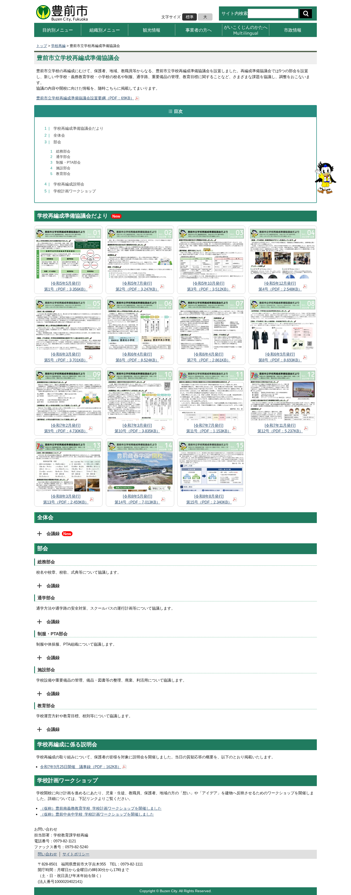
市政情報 (292, 30)
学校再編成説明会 (64, 184)
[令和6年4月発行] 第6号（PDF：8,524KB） (137, 357)
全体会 (54, 135)
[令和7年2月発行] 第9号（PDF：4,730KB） (66, 428)
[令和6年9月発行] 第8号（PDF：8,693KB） (280, 357)
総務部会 (60, 151)
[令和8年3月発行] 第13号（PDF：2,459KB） (66, 499)
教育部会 (60, 174)
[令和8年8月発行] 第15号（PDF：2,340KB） (209, 499)
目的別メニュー (57, 30)
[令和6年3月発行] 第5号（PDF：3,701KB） (66, 357)
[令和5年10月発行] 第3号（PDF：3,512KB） (208, 286)
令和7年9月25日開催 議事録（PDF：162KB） (80, 767)
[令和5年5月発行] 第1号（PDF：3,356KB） (66, 286)
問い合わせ (47, 854)
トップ (41, 46)
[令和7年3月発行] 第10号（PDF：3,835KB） (137, 428)
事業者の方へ (199, 30)
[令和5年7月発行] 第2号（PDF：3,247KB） (137, 286)
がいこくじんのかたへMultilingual (245, 30)
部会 (52, 142)
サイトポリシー (75, 854)
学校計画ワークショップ (70, 191)
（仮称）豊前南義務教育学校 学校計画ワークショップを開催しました (101, 808)
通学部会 (60, 157)
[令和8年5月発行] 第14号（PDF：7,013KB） (137, 499)
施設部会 (60, 168)
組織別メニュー (104, 30)
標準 (189, 17)
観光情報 (151, 30)
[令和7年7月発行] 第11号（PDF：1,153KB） (208, 428)
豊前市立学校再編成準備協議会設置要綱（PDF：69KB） (85, 98)
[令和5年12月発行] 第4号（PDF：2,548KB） (280, 286)
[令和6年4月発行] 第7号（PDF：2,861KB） (208, 357)
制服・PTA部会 (65, 162)
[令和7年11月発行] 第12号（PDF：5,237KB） (280, 428)
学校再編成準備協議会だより (74, 128)
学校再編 (58, 46)
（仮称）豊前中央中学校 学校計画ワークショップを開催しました (97, 814)
